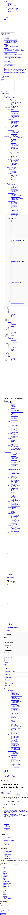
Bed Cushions (14, 503)
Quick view (9, 573)
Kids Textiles (12, 169)
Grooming (13, 437)
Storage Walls (14, 163)
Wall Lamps (14, 134)
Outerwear (13, 314)
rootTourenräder (8, 66)
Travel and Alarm (15, 106)
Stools (12, 511)
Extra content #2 (15, 733)
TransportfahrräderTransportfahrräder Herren (14, 72)
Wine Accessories (15, 442)
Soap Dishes (14, 205)
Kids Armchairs (15, 480)
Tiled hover (14, 717)
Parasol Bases (14, 214)
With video (13, 759)
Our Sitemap (7, 844)
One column (14, 740)
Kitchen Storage (15, 531)
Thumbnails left (15, 736)
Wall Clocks (14, 103)
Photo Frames (14, 498)
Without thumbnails (15, 749)
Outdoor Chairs (15, 213)
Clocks (5, 44)
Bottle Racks (14, 122)
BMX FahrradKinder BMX (10, 40)
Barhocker (6, 38)
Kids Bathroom (12, 171)
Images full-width (15, 744)
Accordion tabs (16, 726)
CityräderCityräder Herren (10, 42)
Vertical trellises (15, 215)
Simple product (14, 752)
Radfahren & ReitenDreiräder (11, 56)
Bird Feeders (14, 418)
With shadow (14, 724)
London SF (6, 825)
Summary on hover (15, 706)
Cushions (13, 496)
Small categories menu (16, 696)
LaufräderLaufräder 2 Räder (10, 52)
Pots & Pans (14, 527)
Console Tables (14, 153)
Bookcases (13, 165)
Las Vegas (6, 830)
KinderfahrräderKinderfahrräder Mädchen (14, 50)
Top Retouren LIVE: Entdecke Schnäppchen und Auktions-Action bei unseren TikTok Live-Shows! (16, 815)
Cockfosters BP (7, 826)
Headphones (14, 434)
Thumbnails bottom (15, 737)
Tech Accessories (15, 424)
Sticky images (14, 739)
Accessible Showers (16, 207)
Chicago (6, 829)
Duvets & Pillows (15, 504)
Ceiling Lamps (14, 132)
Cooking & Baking (15, 528)
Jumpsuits (13, 317)
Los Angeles (7, 828)
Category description (16, 701)
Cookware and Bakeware (17, 198)
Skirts (12, 341)
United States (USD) (13, 8)
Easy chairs (13, 139)
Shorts (12, 326)
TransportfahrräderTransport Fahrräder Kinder (15, 69)
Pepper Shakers (15, 111)
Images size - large (15, 748)
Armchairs (13, 187)
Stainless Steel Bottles (16, 449)
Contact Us (6, 841)
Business (13, 335)
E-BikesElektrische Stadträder (11, 46)
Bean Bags (13, 499)
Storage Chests (14, 151)
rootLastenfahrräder (8, 65)
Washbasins (14, 202)
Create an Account (4, 910)
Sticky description (15, 722)
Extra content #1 (15, 732)
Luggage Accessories (16, 422)
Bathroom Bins (14, 516)
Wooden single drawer (16, 282)
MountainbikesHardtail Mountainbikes (13, 54)
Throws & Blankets (15, 506)
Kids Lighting (12, 168)
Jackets (13, 315)
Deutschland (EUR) (13, 10)
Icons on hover (14, 708)
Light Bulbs (14, 524)
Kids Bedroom (12, 172)
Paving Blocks (14, 211)
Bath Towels (14, 517)
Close (1, 902)
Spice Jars (13, 112)
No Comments (13, 813)
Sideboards (13, 164)
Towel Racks (14, 203)
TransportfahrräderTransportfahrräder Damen (14, 70)
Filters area (13, 692)
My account (14, 755)
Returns (6, 839)
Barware (13, 404)
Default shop (14, 704)
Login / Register (7, 898)
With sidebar (14, 730)
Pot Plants (13, 417)
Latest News (7, 843)
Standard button (15, 714)
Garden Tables (14, 210)
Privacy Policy (7, 837)
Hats (12, 350)
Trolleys (13, 147)
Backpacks (13, 332)
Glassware (13, 179)
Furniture (6, 48)
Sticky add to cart (15, 729)
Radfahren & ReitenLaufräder (11, 58)
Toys (5, 68)
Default (13, 720)
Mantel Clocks (14, 100)
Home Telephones (15, 500)
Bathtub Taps (14, 206)
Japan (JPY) (11, 11)
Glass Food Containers (16, 447)
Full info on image (15, 710)
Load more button (15, 764)
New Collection (8, 852)
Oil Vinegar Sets (15, 121)
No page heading (15, 694)
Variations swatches (15, 761)
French (9, 4)
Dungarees (13, 324)
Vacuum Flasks (14, 125)
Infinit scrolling (16, 763)
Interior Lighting (15, 131)
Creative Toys (14, 413)
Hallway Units (14, 148)
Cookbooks (14, 428)
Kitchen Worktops (15, 194)
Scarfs (12, 349)
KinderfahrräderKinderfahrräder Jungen (13, 49)
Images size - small (15, 747)
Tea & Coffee (14, 176)
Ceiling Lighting (15, 520)
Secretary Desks (14, 155)
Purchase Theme (8, 858)
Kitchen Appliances (15, 197)
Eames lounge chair (15, 240)
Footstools (13, 143)
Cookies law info (15, 767)
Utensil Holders (15, 116)
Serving (13, 408)
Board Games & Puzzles (17, 412)
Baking (13, 429)
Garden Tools (14, 416)
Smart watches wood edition (17, 303)
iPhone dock (10, 577)
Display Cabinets (15, 161)
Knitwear (13, 340)
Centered (13, 721)
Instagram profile (8, 851)
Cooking (6, 45)
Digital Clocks (14, 105)
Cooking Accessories (16, 195)
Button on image (15, 713)
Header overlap (14, 702)
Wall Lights (14, 521)
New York (6, 824)
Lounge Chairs (14, 190)
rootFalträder (7, 61)
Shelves (13, 512)
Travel (12, 333)
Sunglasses (13, 351)
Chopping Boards (15, 123)
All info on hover (15, 712)
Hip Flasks (13, 441)
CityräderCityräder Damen (10, 41)
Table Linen (14, 178)
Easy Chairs (14, 189)
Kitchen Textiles (15, 199)
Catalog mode (14, 765)
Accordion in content (16, 728)
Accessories (7, 37)
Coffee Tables (14, 157)
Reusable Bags (14, 425)
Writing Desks (14, 474)
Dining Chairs (14, 175)
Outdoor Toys (14, 420)
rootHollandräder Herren (10, 64)
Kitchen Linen (14, 529)
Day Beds (13, 141)
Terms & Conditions (9, 840)
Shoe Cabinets (14, 145)
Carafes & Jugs (14, 430)
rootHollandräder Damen (10, 62)
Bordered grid (14, 697)
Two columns (14, 741)
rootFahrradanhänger (9, 60)
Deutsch (10, 3)
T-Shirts (13, 323)
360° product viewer (16, 757)
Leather (13, 358)
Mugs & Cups (14, 432)
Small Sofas (13, 140)
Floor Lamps (14, 135)
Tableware (13, 405)
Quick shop (14, 716)
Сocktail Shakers (15, 115)
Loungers (13, 509)
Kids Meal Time (15, 410)
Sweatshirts (14, 342)
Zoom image (14, 745)
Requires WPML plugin (13, 5)
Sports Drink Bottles (16, 448)
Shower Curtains (15, 515)
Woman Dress (7, 854)
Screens (12, 149)
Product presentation (16, 760)
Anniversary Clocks (16, 102)
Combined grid (14, 743)
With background (15, 700)
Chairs (12, 508)
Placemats (13, 406)
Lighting (6, 53)
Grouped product (15, 753)
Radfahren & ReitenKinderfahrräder (12, 57)
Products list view (15, 698)
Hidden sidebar (16, 693)
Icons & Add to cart (15, 709)
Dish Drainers (14, 113)
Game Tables (14, 156)
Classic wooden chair (16, 261)
